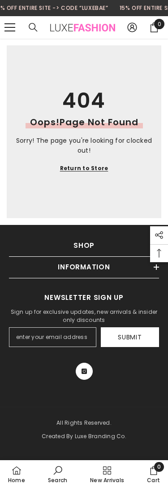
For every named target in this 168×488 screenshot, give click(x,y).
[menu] (9, 27)
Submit (130, 337)
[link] (57, 474)
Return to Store (84, 168)
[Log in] (132, 27)
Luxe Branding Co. (100, 436)
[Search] (33, 27)
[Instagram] (84, 371)
